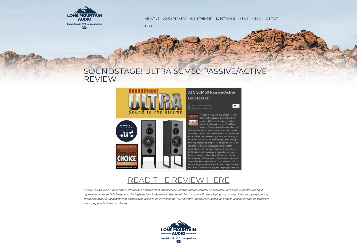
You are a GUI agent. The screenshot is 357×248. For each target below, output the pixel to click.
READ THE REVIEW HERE (179, 180)
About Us (152, 18)
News (243, 18)
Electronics (226, 18)
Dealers (151, 26)
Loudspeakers (174, 18)
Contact (271, 18)
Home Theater (201, 18)
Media (256, 18)
